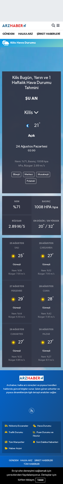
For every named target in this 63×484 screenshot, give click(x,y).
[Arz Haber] (14, 25)
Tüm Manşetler (16, 442)
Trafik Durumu (16, 432)
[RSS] (31, 410)
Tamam (40, 480)
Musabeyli (43, 174)
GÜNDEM (8, 33)
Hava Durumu (44, 426)
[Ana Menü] (58, 25)
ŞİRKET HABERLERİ (48, 33)
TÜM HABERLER (32, 464)
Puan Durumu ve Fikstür (43, 434)
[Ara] (53, 25)
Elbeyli (16, 174)
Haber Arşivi (15, 448)
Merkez (29, 174)
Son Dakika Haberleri (47, 442)
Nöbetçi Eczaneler (18, 426)
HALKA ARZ (25, 33)
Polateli (31, 181)
